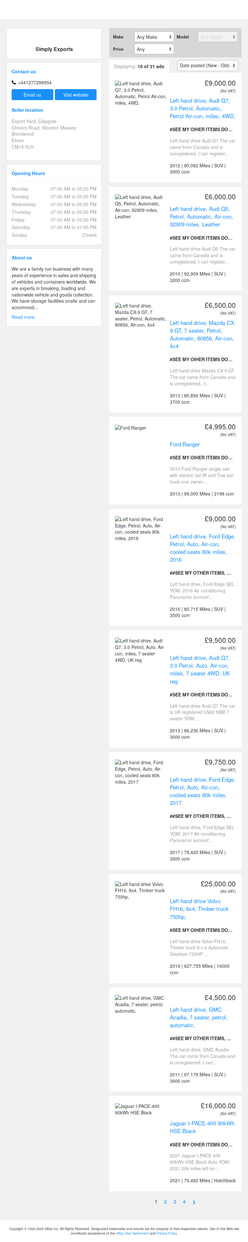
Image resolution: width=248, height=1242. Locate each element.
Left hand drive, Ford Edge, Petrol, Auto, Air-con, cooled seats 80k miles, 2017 (202, 791)
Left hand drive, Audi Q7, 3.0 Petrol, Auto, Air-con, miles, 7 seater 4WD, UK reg (200, 669)
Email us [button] (32, 94)
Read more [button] (23, 317)
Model (183, 37)
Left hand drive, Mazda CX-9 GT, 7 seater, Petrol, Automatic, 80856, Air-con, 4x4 (203, 334)
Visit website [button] (75, 94)
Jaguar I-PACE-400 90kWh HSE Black (202, 1127)
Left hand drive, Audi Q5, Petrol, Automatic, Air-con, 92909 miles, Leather (201, 216)
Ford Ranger (185, 444)
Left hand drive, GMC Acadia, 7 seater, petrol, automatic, (198, 1017)
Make (118, 37)
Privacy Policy (167, 1233)
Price (118, 49)
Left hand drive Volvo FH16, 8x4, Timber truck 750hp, (199, 908)
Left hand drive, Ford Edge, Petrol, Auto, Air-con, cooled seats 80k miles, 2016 (202, 547)
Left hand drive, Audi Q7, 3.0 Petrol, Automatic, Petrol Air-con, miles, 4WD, (202, 108)
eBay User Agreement (132, 1233)
